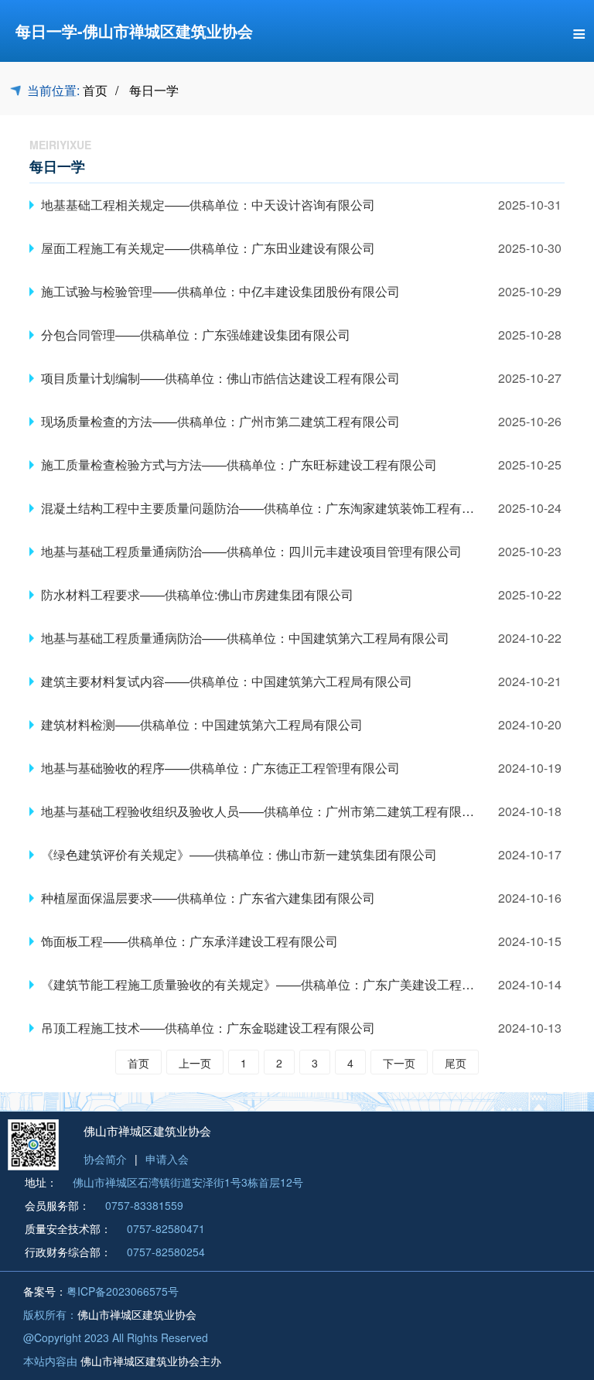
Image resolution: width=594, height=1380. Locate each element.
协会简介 (105, 1159)
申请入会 (167, 1159)
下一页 (399, 1063)
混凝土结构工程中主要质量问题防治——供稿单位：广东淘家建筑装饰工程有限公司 (270, 508)
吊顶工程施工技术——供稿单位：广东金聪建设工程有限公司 (208, 1028)
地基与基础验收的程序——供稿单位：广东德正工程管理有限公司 (220, 768)
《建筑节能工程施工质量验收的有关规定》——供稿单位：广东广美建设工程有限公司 (276, 984)
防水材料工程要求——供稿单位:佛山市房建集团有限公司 (197, 594)
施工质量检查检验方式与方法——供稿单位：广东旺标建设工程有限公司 (239, 464)
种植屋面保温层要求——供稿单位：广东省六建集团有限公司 (208, 898)
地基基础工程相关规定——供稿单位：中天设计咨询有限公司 (208, 204)
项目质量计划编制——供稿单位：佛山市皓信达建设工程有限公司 (220, 378)
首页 (95, 90)
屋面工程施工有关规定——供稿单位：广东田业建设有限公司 (208, 248)
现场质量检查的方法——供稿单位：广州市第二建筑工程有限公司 (220, 421)
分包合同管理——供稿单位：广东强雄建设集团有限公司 (195, 334)
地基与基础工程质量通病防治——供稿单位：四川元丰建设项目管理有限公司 (251, 551)
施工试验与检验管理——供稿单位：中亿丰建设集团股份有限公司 (220, 291)
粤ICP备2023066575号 (123, 1291)
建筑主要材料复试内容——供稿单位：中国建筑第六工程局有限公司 (226, 681)
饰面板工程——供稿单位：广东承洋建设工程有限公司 (189, 941)
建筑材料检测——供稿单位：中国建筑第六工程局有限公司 (202, 724)
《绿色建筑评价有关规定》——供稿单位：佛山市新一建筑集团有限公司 (239, 854)
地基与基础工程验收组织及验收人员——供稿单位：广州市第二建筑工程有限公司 (263, 811)
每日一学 (154, 90)
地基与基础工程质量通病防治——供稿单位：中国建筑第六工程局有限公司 (245, 638)
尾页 (455, 1063)
